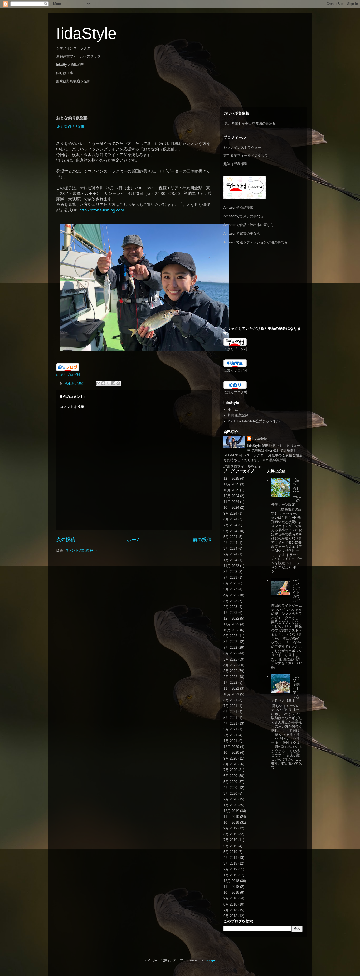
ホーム (134, 539)
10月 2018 (231, 892)
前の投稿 (202, 539)
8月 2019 (230, 834)
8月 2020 (230, 764)
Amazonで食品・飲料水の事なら (248, 225)
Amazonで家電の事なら (241, 233)
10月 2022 (231, 630)
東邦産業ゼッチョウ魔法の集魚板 (250, 123)
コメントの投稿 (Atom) (82, 550)
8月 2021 (230, 700)
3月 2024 (230, 548)
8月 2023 (230, 572)
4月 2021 (230, 723)
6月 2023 (230, 583)
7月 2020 (230, 770)
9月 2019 (230, 828)
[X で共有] (108, 383)
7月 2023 (230, 577)
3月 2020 (230, 793)
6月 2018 (230, 916)
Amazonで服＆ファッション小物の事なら (255, 242)
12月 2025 (231, 478)
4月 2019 (230, 858)
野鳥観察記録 (238, 415)
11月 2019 (231, 817)
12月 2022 (231, 618)
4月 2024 (230, 543)
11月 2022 (231, 624)
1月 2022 (230, 683)
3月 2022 (230, 671)
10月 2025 (231, 490)
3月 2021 (230, 729)
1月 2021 (230, 741)
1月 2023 (230, 613)
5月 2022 (230, 659)
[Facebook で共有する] (113, 383)
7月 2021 (230, 706)
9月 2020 (230, 758)
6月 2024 (230, 531)
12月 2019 (231, 811)
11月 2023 (231, 566)
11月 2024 (231, 502)
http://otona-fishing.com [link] (101, 210)
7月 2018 (230, 910)
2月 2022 (230, 677)
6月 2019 (230, 846)
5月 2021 (230, 718)
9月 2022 (230, 636)
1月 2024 (230, 560)
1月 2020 (230, 805)
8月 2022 (230, 642)
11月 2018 (231, 887)
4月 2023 (230, 595)
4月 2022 (230, 665)
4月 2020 (230, 788)
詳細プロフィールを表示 (242, 466)
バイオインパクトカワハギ (296, 590)
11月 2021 (231, 688)
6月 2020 (230, 776)
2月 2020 (230, 799)
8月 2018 (230, 904)
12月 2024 (231, 496)
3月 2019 (230, 863)
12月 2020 (231, 747)
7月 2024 (230, 525)
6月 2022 (230, 653)
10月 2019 (231, 822)
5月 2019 (230, 852)
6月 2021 (230, 712)
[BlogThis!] (103, 383)
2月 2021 (230, 735)
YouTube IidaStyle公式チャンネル (254, 421)
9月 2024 (230, 513)
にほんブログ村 (68, 375)
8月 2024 (230, 519)
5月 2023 (230, 589)
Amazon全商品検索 (238, 207)
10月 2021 (231, 694)
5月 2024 (230, 537)
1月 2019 (230, 875)
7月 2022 (230, 647)
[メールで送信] (98, 383)
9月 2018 (230, 898)
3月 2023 (230, 601)
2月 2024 (230, 554)
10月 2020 (231, 753)
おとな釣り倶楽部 (71, 126)
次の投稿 (65, 539)
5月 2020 (230, 782)
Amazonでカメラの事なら (243, 216)
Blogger (210, 960)
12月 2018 (231, 881)
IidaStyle (86, 33)
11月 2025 (231, 484)
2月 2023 (230, 607)
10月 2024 (231, 508)
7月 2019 (230, 840)
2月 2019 (230, 869)
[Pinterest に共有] (118, 383)
